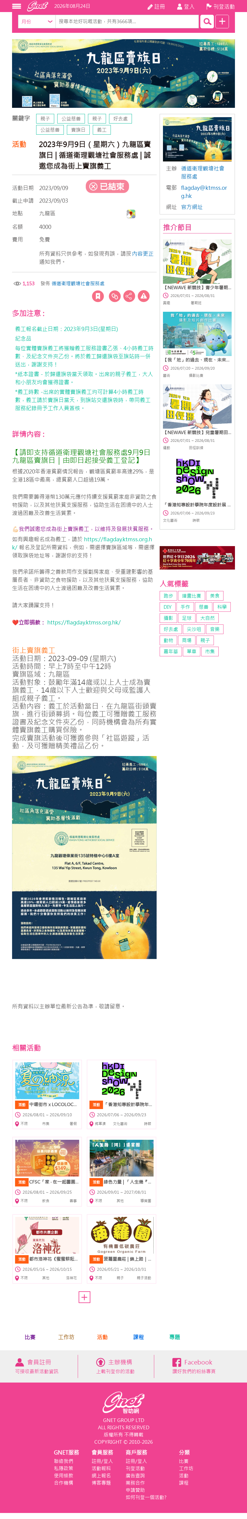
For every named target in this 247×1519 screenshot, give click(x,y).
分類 (184, 1452)
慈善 (203, 607)
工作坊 (66, 1337)
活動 (102, 1337)
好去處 (120, 119)
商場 (187, 640)
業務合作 (135, 1483)
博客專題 (101, 1483)
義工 (102, 130)
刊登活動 (135, 1468)
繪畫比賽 (191, 596)
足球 (187, 618)
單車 (191, 652)
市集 (210, 652)
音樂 (215, 629)
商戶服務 (136, 1452)
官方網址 (192, 207)
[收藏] (97, 296)
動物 (168, 640)
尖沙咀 (194, 629)
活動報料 (101, 1468)
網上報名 (101, 1476)
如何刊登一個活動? (146, 1497)
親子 (45, 119)
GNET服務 (66, 1452)
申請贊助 (135, 1490)
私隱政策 (63, 1468)
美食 (215, 596)
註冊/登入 (102, 1461)
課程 (138, 1337)
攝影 (168, 618)
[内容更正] (143, 296)
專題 (174, 1337)
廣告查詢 (135, 1476)
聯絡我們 (63, 1461)
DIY (168, 607)
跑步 (168, 596)
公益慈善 (71, 119)
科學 (222, 607)
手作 (185, 607)
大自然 (207, 618)
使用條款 (63, 1476)
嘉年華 (171, 652)
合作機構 (63, 1483)
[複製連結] (114, 296)
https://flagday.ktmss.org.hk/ (83, 622)
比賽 (30, 1337)
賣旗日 (78, 130)
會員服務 (102, 1452)
